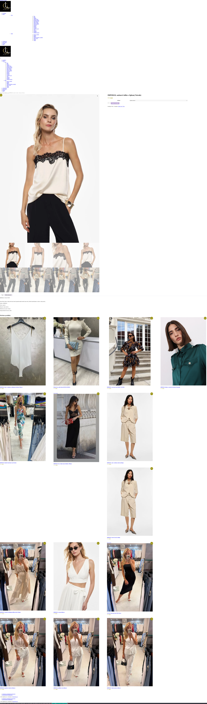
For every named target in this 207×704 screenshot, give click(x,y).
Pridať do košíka (115, 103)
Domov (1, 92)
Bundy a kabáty (36, 34)
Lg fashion (4, 13)
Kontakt (3, 43)
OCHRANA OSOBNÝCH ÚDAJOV (8, 694)
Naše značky (4, 42)
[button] (97, 96)
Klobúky (35, 26)
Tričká (35, 40)
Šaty (34, 16)
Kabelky (35, 31)
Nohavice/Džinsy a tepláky (38, 37)
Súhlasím (53, 703)
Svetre (35, 39)
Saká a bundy (36, 22)
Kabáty (35, 25)
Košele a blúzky (36, 20)
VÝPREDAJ (4, 41)
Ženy (3, 92)
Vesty (35, 29)
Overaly (35, 27)
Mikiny (35, 36)
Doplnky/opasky (36, 32)
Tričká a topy (36, 19)
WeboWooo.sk (15, 696)
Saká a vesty (36, 38)
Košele (35, 35)
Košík (3, 44)
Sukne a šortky (9, 69)
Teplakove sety (36, 28)
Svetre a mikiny (9, 70)
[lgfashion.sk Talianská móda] (5, 11)
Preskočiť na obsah (3, 0)
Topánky (35, 30)
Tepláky (35, 18)
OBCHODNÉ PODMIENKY (7, 695)
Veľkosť (118, 100)
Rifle (34, 17)
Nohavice (8, 71)
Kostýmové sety (36, 21)
